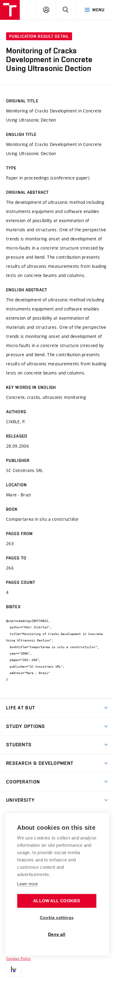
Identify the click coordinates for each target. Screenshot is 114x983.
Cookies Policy (18, 958)
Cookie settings (57, 917)
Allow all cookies (56, 901)
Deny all (56, 934)
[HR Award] (13, 969)
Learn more (27, 884)
